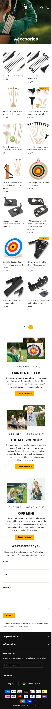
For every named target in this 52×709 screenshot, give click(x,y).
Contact (7, 675)
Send (8, 615)
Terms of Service (17, 626)
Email (5, 574)
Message (7, 587)
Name (5, 561)
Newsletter (9, 653)
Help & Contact (11, 636)
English (11, 683)
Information (9, 644)
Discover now (25, 393)
